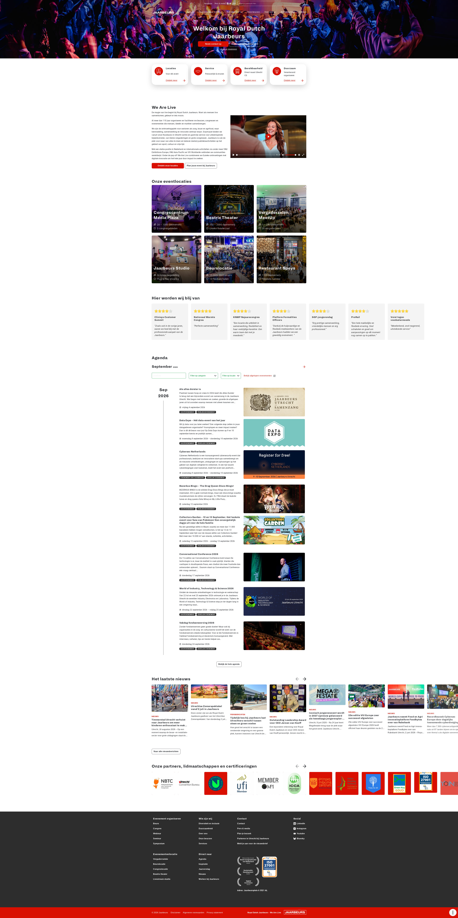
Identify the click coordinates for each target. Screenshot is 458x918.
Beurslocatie (159, 864)
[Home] (164, 12)
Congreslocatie (160, 869)
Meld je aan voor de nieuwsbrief (252, 844)
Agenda (190, 12)
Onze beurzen (253, 12)
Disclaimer (175, 913)
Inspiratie (203, 864)
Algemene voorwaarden (193, 913)
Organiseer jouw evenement (244, 44)
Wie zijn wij (205, 819)
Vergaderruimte (160, 859)
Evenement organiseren (167, 819)
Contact (302, 12)
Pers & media (220, 3)
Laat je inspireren (229, 49)
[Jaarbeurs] (295, 912)
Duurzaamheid (206, 829)
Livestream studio (161, 879)
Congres (157, 829)
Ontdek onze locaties (168, 166)
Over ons (269, 12)
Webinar (157, 834)
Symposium (159, 844)
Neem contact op (213, 44)
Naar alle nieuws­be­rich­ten (166, 751)
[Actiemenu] (453, 912)
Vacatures (208, 3)
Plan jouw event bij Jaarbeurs (201, 166)
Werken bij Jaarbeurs (209, 879)
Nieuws (202, 874)
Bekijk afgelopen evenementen (258, 376)
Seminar (157, 839)
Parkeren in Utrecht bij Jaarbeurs (253, 839)
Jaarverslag (204, 869)
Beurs (156, 824)
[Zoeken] (303, 3)
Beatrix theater (160, 874)
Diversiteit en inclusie (209, 824)
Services (203, 844)
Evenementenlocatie (165, 854)
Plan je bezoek (244, 834)
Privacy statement (215, 913)
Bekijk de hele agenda (229, 664)
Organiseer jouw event (208, 12)
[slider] (255, 155)
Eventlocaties (233, 12)
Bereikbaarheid (288, 12)
